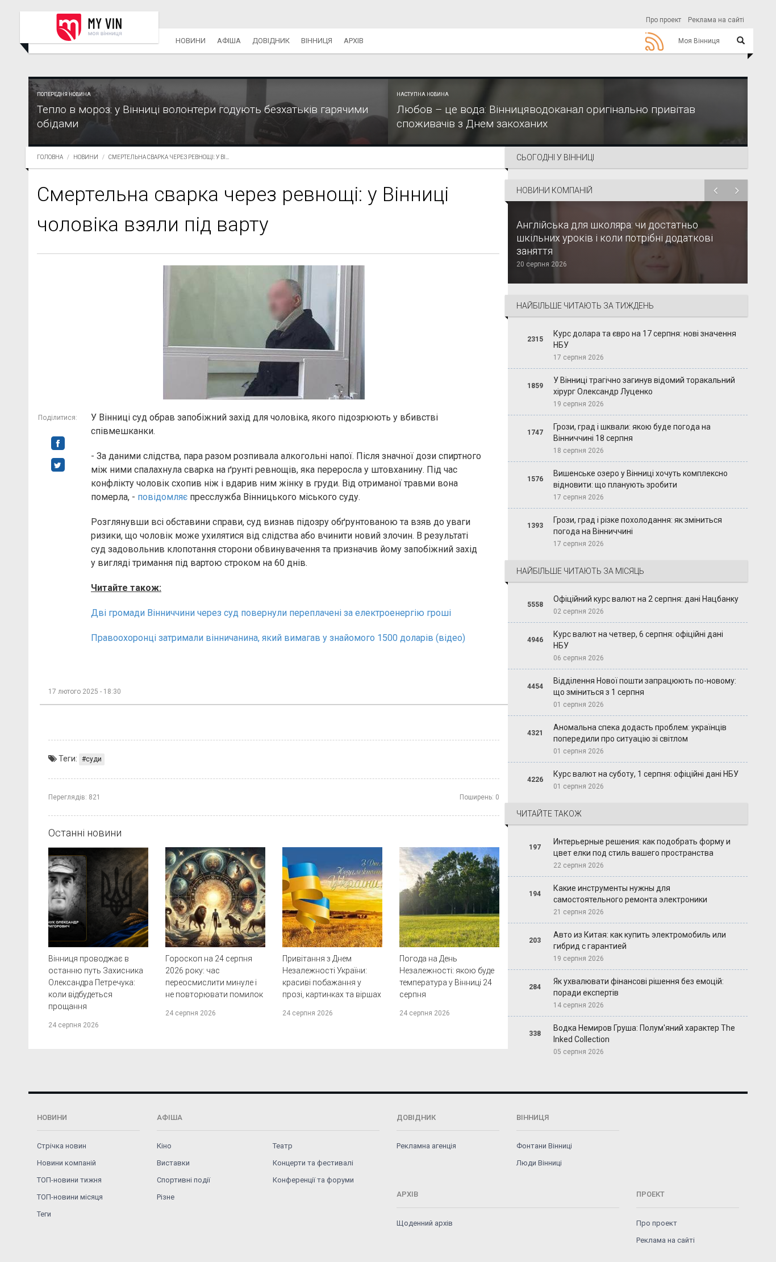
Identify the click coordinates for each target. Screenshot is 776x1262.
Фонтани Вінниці (544, 1146)
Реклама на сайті (716, 20)
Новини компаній (66, 1163)
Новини (191, 40)
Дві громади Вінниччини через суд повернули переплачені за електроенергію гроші (271, 612)
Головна (50, 157)
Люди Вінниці (539, 1163)
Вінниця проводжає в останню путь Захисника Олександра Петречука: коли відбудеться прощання (95, 982)
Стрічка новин (61, 1146)
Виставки (173, 1163)
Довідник (271, 40)
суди (94, 759)
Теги (44, 1214)
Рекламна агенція (426, 1146)
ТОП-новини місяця (70, 1197)
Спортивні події (183, 1180)
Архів (354, 40)
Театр (283, 1146)
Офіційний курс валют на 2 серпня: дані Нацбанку (646, 598)
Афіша (229, 40)
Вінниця (316, 40)
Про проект (663, 20)
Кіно (164, 1146)
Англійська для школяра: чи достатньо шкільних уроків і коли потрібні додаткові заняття (614, 238)
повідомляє (163, 497)
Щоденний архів (425, 1223)
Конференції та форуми (313, 1180)
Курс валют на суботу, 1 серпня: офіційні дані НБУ (646, 773)
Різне (165, 1197)
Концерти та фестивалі (313, 1163)
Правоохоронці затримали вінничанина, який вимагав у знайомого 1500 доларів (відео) (278, 637)
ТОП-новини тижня (69, 1180)
